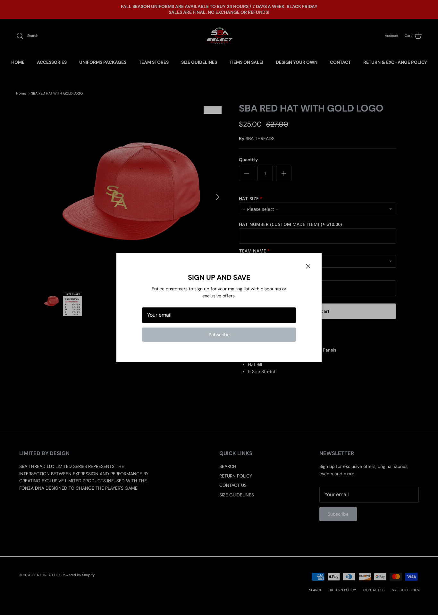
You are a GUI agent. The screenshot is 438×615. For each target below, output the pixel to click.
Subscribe (219, 334)
